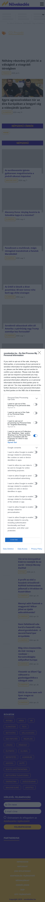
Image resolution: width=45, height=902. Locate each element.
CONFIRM (14, 539)
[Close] (40, 353)
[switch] (35, 404)
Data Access (22, 549)
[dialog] (22, 451)
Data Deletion (8, 549)
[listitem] (22, 398)
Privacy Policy (36, 549)
